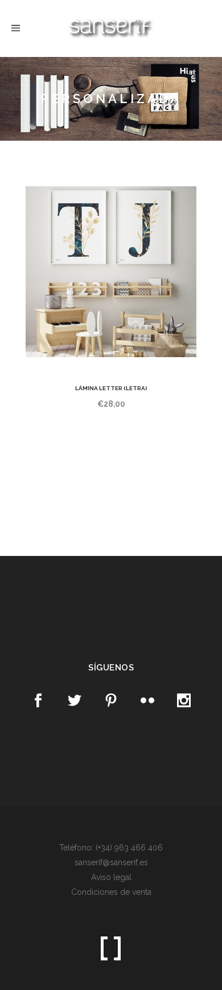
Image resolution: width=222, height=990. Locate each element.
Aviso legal (111, 877)
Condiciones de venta (111, 892)
